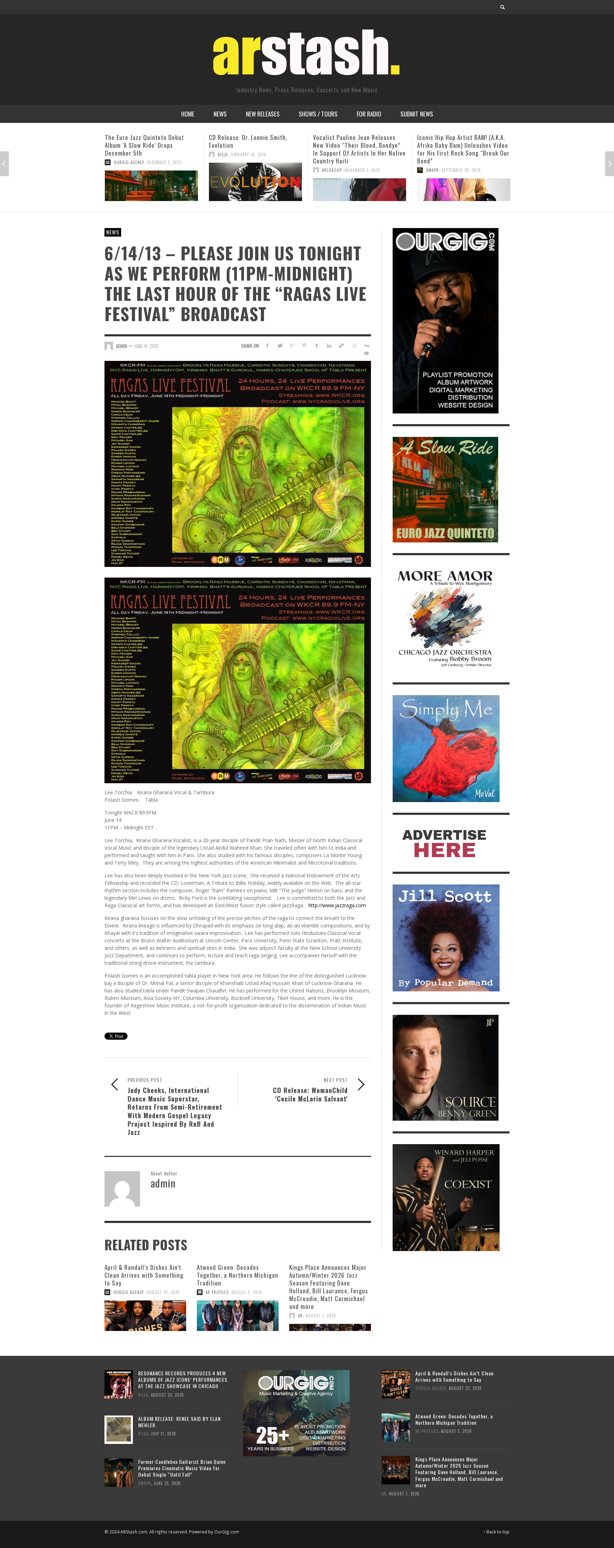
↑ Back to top (496, 1532)
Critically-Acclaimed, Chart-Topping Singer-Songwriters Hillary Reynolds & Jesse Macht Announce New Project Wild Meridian (458, 153)
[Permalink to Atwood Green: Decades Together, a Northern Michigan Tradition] (238, 1315)
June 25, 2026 (167, 1483)
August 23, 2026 (163, 1292)
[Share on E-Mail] (366, 353)
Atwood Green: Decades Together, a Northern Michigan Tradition (237, 1275)
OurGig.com (226, 1532)
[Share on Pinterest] (304, 345)
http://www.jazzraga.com (337, 905)
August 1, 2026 (321, 1316)
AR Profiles (217, 1292)
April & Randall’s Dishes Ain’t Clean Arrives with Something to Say (143, 1275)
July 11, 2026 (163, 1433)
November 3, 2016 (258, 170)
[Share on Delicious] (341, 345)
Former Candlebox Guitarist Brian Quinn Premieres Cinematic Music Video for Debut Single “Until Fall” (182, 1468)
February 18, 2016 (144, 154)
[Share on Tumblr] (317, 345)
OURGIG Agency (128, 1292)
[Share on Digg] (366, 345)
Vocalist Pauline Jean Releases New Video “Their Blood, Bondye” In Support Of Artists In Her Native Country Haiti (255, 149)
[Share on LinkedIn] (329, 345)
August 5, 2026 (246, 1292)
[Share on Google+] (292, 345)
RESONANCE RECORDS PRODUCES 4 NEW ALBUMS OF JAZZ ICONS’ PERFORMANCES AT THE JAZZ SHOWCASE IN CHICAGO (182, 1379)
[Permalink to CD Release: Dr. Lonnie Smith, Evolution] (151, 182)
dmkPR (328, 170)
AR (300, 1316)
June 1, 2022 (454, 178)
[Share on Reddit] (354, 345)
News (112, 232)
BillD (119, 154)
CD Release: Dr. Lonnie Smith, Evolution (144, 141)
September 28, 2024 (357, 170)
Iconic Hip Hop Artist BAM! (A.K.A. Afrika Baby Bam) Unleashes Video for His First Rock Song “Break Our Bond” (359, 149)
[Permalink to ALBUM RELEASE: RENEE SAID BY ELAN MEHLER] (118, 1429)
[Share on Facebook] (267, 345)
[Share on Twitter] (280, 345)
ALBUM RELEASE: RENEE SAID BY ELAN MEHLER (179, 1422)
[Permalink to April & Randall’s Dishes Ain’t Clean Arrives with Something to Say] (145, 1315)
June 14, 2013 (146, 346)
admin (121, 346)
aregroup (228, 170)
